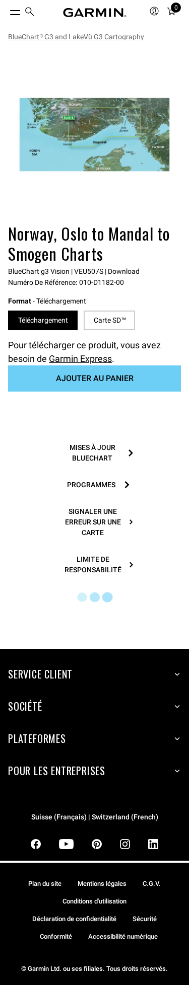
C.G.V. (152, 883)
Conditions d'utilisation (94, 901)
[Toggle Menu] (6, 10)
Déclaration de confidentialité (74, 919)
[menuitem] (29, 13)
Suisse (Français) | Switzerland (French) (94, 817)
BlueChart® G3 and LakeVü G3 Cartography (76, 36)
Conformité (56, 936)
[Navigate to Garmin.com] (95, 12)
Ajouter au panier (95, 378)
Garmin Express (80, 358)
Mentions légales (102, 883)
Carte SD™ (109, 320)
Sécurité (145, 919)
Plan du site (44, 883)
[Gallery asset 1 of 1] (94, 134)
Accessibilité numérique (123, 936)
